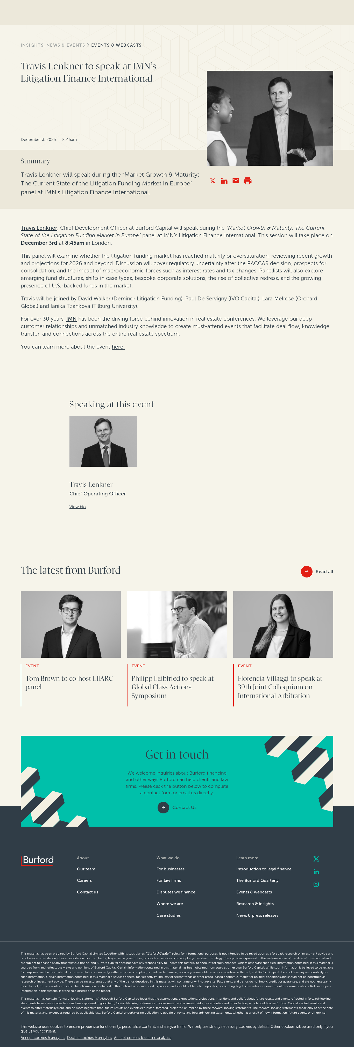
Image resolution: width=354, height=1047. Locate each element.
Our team (86, 869)
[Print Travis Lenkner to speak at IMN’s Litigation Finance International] (247, 181)
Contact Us (184, 807)
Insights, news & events (53, 45)
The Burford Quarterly (257, 880)
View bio (77, 506)
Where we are (170, 903)
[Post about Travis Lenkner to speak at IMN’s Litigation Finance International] (212, 181)
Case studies (169, 915)
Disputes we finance (176, 892)
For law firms (169, 880)
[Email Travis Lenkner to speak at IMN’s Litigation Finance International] (236, 181)
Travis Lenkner (39, 228)
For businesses (171, 869)
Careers (84, 880)
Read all (324, 571)
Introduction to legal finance (264, 869)
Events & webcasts (116, 45)
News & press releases (257, 915)
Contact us (87, 892)
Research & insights (255, 903)
